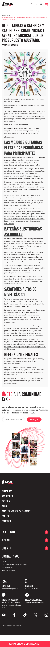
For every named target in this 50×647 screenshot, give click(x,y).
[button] (30, 3)
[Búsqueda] (36, 4)
